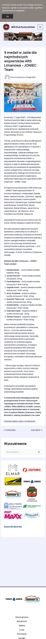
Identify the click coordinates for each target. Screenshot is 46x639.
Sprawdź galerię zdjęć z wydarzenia (19, 421)
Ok (7, 16)
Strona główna (21, 617)
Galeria (22, 625)
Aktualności (22, 621)
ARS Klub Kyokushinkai (23, 27)
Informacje (21, 634)
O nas (21, 629)
